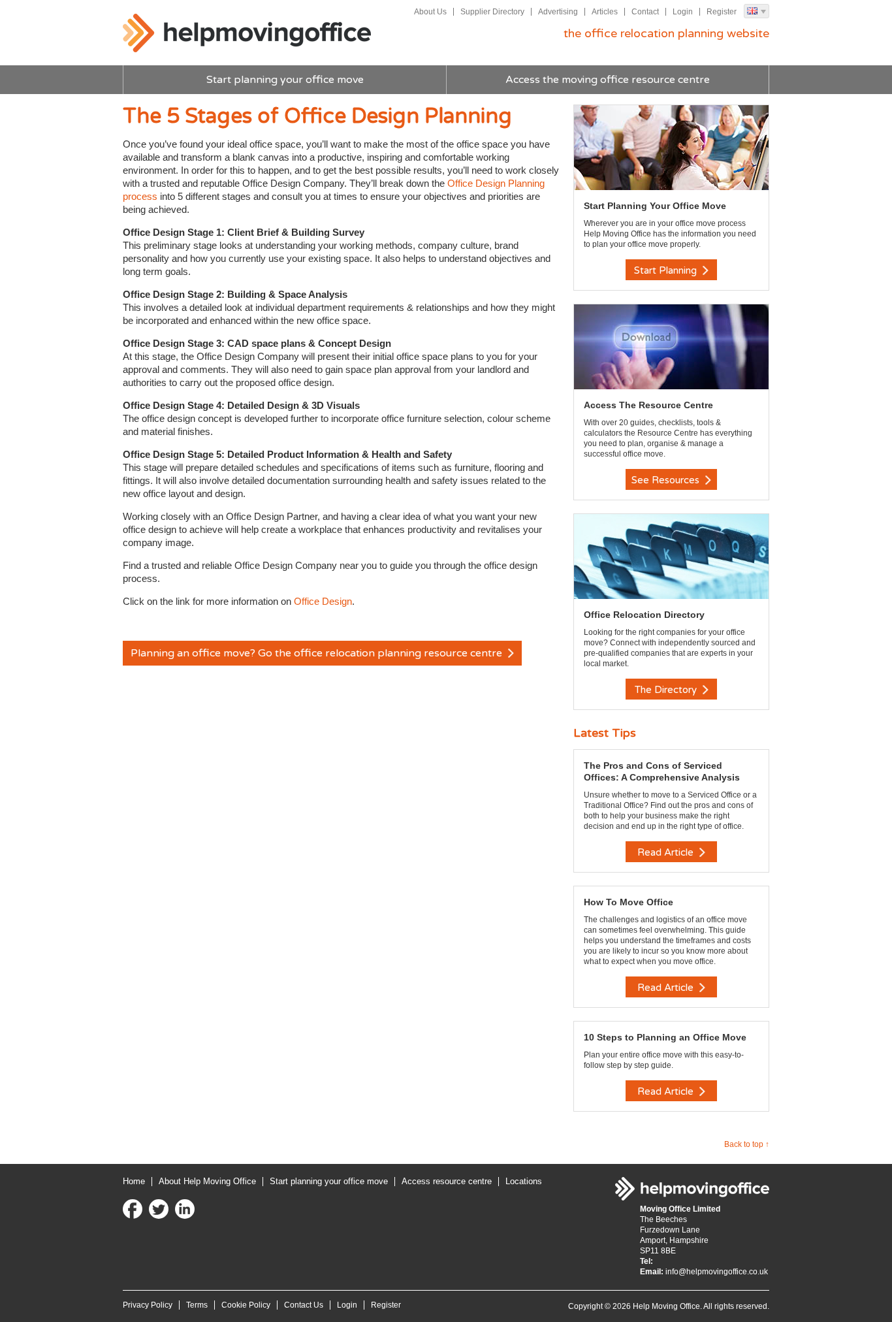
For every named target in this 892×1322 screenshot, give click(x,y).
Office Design (323, 601)
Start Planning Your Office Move (655, 206)
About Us (430, 11)
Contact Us (303, 1305)
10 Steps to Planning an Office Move (665, 1037)
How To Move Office (628, 902)
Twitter (158, 1209)
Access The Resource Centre (648, 405)
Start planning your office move (285, 79)
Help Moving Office (247, 33)
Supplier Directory (492, 11)
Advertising (558, 11)
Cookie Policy (245, 1305)
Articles (605, 11)
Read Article (666, 852)
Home (134, 1181)
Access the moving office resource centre (607, 79)
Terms (197, 1305)
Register (722, 11)
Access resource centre (447, 1181)
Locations (523, 1181)
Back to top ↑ (746, 1144)
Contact (645, 11)
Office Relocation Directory (644, 614)
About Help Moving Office (207, 1181)
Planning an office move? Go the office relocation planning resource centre (318, 653)
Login (683, 11)
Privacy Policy (147, 1305)
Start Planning (666, 270)
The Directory (667, 690)
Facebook (132, 1209)
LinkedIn (185, 1209)
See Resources (666, 480)
